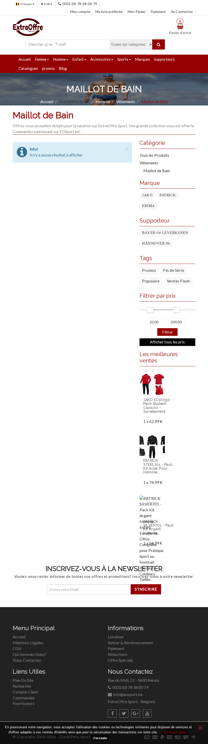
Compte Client (25, 691)
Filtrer (167, 332)
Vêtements (149, 162)
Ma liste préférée (109, 11)
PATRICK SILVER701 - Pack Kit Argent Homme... (158, 527)
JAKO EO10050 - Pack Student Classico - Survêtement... (157, 406)
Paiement (158, 11)
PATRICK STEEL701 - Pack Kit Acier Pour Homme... (157, 466)
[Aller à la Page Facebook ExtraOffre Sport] (112, 713)
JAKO (147, 195)
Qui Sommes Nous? (29, 654)
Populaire (151, 281)
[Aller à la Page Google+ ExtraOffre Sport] (135, 713)
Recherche (22, 686)
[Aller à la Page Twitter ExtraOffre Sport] (123, 713)
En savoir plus (175, 732)
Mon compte (80, 11)
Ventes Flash (178, 281)
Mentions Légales (28, 642)
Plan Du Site (23, 680)
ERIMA (148, 206)
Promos (149, 270)
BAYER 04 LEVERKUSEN (165, 233)
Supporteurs (164, 59)
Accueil (25, 59)
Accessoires (100, 59)
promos (48, 68)
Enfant (78, 59)
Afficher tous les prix (167, 342)
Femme (40, 59)
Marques (142, 59)
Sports (122, 59)
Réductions (117, 654)
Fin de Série (173, 270)
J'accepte (100, 738)
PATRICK (168, 195)
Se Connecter (182, 11)
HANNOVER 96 (156, 243)
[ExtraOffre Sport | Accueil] (28, 26)
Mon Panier (137, 11)
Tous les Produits (154, 155)
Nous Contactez (27, 660)
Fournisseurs (23, 703)
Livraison (116, 636)
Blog (63, 68)
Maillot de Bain (156, 170)
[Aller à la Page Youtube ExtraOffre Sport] (147, 713)
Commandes (23, 697)
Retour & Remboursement (130, 642)
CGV (17, 648)
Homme (59, 59)
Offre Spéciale (120, 660)
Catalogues (28, 68)
